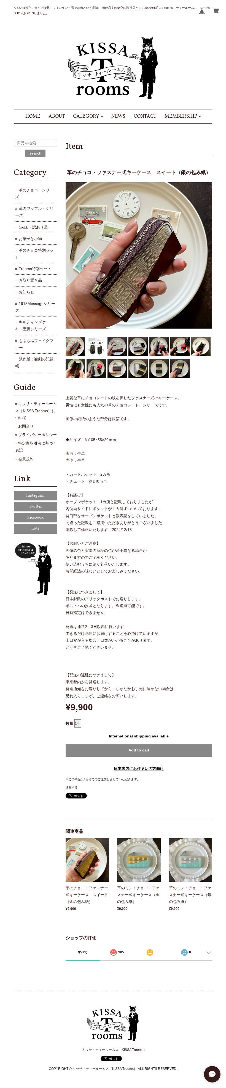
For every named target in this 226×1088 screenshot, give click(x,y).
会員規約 (26, 459)
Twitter (35, 506)
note (35, 528)
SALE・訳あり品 (33, 227)
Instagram (35, 495)
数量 (69, 723)
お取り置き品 (30, 280)
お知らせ (26, 292)
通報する (72, 787)
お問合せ (26, 426)
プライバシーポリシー (37, 435)
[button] (88, 116)
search (35, 153)
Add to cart (138, 750)
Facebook (35, 517)
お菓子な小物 (30, 238)
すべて (83, 952)
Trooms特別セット (35, 268)
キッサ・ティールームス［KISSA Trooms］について (36, 410)
